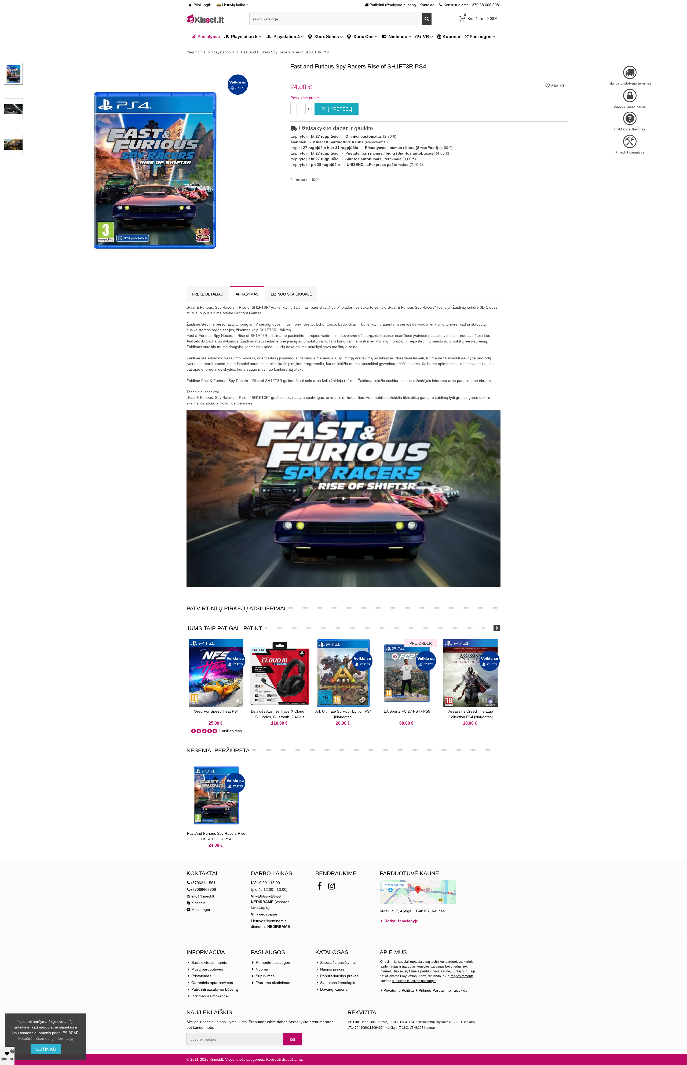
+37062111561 (202, 883)
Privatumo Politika (398, 990)
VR (425, 36)
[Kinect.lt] (205, 19)
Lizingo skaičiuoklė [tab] (291, 294)
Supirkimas (265, 976)
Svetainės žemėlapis (337, 982)
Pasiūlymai (209, 36)
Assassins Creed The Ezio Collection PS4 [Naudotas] (470, 714)
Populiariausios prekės (339, 976)
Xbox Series (326, 36)
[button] (490, 628)
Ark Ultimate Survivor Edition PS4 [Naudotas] (343, 714)
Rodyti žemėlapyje (400, 921)
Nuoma (262, 969)
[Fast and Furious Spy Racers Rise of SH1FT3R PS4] (216, 795)
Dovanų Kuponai (334, 989)
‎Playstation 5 (243, 36)
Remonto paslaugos (273, 962)
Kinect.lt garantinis (629, 152)
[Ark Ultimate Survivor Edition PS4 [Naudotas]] (343, 673)
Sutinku (45, 1049)
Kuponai (451, 36)
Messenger (200, 909)
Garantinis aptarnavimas (212, 982)
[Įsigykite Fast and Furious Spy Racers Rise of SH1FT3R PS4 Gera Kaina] (155, 275)
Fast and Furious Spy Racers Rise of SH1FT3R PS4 (216, 836)
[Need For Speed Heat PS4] (216, 673)
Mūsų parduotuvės (207, 969)
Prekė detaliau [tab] (207, 294)
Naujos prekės (332, 969)
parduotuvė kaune (409, 873)
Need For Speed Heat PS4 (216, 711)
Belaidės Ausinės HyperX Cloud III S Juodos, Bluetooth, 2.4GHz (280, 714)
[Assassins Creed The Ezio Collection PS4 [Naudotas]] (470, 673)
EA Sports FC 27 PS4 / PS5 (407, 711)
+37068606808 (203, 889)
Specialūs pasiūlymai (338, 962)
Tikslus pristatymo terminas (629, 83)
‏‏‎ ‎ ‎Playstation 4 (282, 36)
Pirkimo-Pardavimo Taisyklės (443, 990)
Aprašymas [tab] (247, 294)
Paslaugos (480, 36)
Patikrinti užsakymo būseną (214, 989)
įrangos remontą (462, 976)
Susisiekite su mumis (209, 962)
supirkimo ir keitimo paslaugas (414, 981)
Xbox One (363, 36)
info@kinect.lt (202, 896)
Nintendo (397, 36)
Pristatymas (201, 976)
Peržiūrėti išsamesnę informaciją (45, 1038)
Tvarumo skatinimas (273, 982)
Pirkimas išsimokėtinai (210, 996)
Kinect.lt (197, 903)
